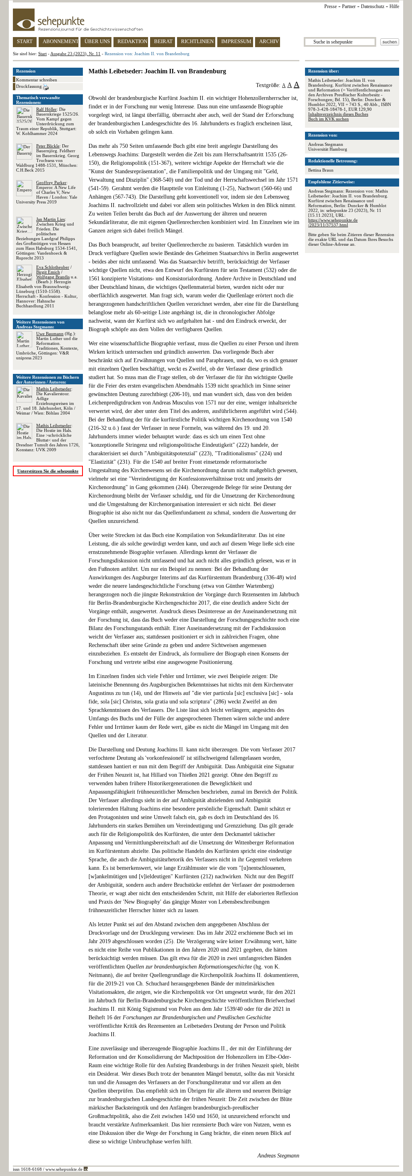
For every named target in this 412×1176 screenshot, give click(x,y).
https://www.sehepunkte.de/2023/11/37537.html (333, 222)
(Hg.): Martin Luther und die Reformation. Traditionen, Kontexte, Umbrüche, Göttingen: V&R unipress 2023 (47, 345)
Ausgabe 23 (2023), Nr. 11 (75, 53)
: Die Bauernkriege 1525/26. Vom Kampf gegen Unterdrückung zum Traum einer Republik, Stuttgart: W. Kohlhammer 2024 (47, 121)
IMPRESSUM (236, 41)
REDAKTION (132, 41)
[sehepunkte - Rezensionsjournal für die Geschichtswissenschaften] (206, 19)
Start (42, 53)
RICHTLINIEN (197, 41)
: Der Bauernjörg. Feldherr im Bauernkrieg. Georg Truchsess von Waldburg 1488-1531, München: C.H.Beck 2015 (47, 157)
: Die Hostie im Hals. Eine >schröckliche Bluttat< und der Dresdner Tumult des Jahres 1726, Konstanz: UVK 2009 (48, 437)
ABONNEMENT (60, 41)
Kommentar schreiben (36, 79)
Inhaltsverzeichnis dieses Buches (338, 114)
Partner (349, 6)
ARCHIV (269, 41)
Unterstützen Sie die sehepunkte (47, 471)
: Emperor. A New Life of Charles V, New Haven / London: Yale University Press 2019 (46, 192)
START (25, 41)
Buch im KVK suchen (328, 118)
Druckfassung (29, 86)
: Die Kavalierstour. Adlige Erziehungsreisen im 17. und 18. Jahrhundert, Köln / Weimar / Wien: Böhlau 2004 (45, 400)
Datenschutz (372, 6)
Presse (330, 6)
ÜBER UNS (97, 41)
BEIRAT (163, 41)
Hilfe (394, 6)
